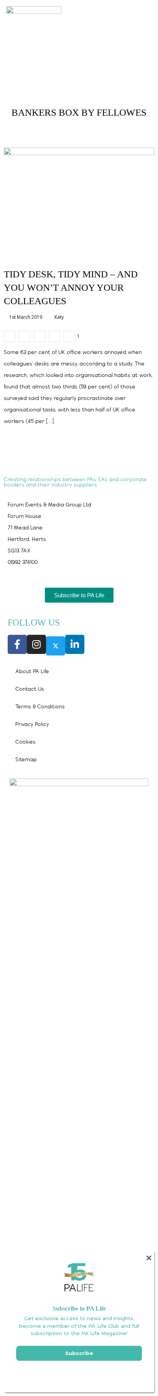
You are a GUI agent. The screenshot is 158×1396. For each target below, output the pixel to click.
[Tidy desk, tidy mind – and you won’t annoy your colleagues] (9, 336)
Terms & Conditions (40, 707)
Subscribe (79, 1353)
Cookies (25, 742)
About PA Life (32, 672)
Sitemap (26, 760)
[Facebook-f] (17, 644)
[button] (136, 12)
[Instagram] (36, 644)
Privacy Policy (32, 724)
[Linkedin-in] (74, 644)
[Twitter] (55, 645)
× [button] (148, 1258)
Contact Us (29, 689)
